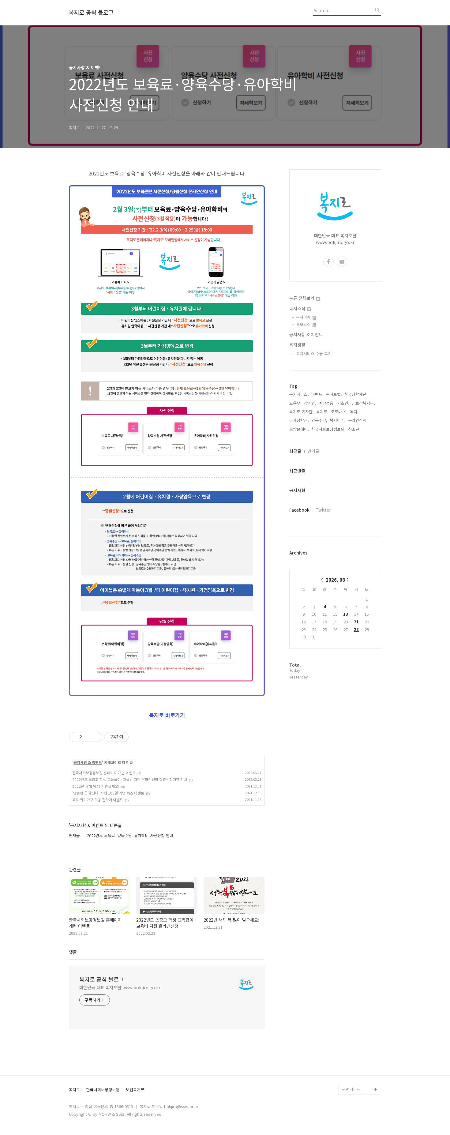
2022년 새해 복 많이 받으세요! (95, 786)
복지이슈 (304, 317)
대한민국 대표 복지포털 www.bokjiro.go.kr (119, 987)
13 (345, 614)
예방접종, (327, 403)
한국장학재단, (356, 394)
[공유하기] (88, 737)
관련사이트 (351, 1089)
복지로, (322, 412)
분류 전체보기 (302, 298)
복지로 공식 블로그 (91, 12)
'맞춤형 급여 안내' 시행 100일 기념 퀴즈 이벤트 (108, 792)
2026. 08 (335, 580)
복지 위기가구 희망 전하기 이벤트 (97, 799)
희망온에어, (299, 429)
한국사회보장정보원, (328, 429)
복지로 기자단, (301, 412)
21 (356, 622)
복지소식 (297, 308)
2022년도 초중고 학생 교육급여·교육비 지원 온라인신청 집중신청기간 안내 (129, 779)
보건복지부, (365, 403)
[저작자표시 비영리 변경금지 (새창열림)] (137, 737)
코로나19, (339, 412)
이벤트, (317, 394)
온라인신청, (358, 420)
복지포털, (334, 394)
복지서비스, (299, 394)
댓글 (73, 952)
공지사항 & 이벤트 (87, 762)
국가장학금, (299, 420)
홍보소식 (304, 324)
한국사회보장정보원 (102, 1090)
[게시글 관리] (95, 737)
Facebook (299, 510)
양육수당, (319, 420)
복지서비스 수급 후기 (314, 353)
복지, (354, 412)
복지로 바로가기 (167, 715)
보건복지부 (135, 1090)
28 (356, 629)
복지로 (74, 1090)
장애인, (310, 403)
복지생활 (297, 345)
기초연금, (345, 403)
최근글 (295, 451)
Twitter (323, 510)
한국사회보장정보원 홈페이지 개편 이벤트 (104, 772)
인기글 (313, 451)
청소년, (354, 429)
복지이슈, (338, 420)
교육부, (295, 403)
